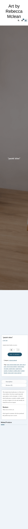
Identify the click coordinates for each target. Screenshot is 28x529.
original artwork (13, 360)
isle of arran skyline (12, 366)
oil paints (6, 368)
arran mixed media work (13, 364)
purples (6, 370)
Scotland (10, 370)
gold (21, 364)
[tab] (14, 381)
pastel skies (12, 368)
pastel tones (19, 368)
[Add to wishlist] (3, 298)
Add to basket (15, 354)
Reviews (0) (9, 385)
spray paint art (17, 373)
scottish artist (16, 370)
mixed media (20, 366)
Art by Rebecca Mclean (14, 11)
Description (9, 382)
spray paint (11, 373)
